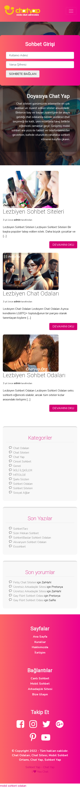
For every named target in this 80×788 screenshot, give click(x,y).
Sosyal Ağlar (21, 493)
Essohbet (19, 547)
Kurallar (40, 642)
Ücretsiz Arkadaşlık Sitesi (29, 587)
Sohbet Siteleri (23, 488)
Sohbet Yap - (34, 767)
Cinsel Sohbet (22, 461)
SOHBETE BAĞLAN (22, 74)
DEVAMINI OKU (63, 245)
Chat (45, 772)
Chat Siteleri (21, 453)
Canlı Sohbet (40, 678)
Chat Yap (19, 457)
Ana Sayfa (40, 637)
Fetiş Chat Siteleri (24, 582)
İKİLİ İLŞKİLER (22, 470)
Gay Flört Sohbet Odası (28, 596)
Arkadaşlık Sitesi (40, 689)
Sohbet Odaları (23, 484)
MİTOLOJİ (19, 475)
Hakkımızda (40, 647)
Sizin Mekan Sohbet (26, 533)
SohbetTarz (20, 529)
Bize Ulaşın (40, 694)
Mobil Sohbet (40, 684)
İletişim (40, 653)
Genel (17, 466)
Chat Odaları (21, 448)
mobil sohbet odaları (13, 786)
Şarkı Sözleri (21, 479)
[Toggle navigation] (71, 11)
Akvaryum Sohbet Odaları (29, 542)
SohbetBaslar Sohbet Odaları (32, 538)
